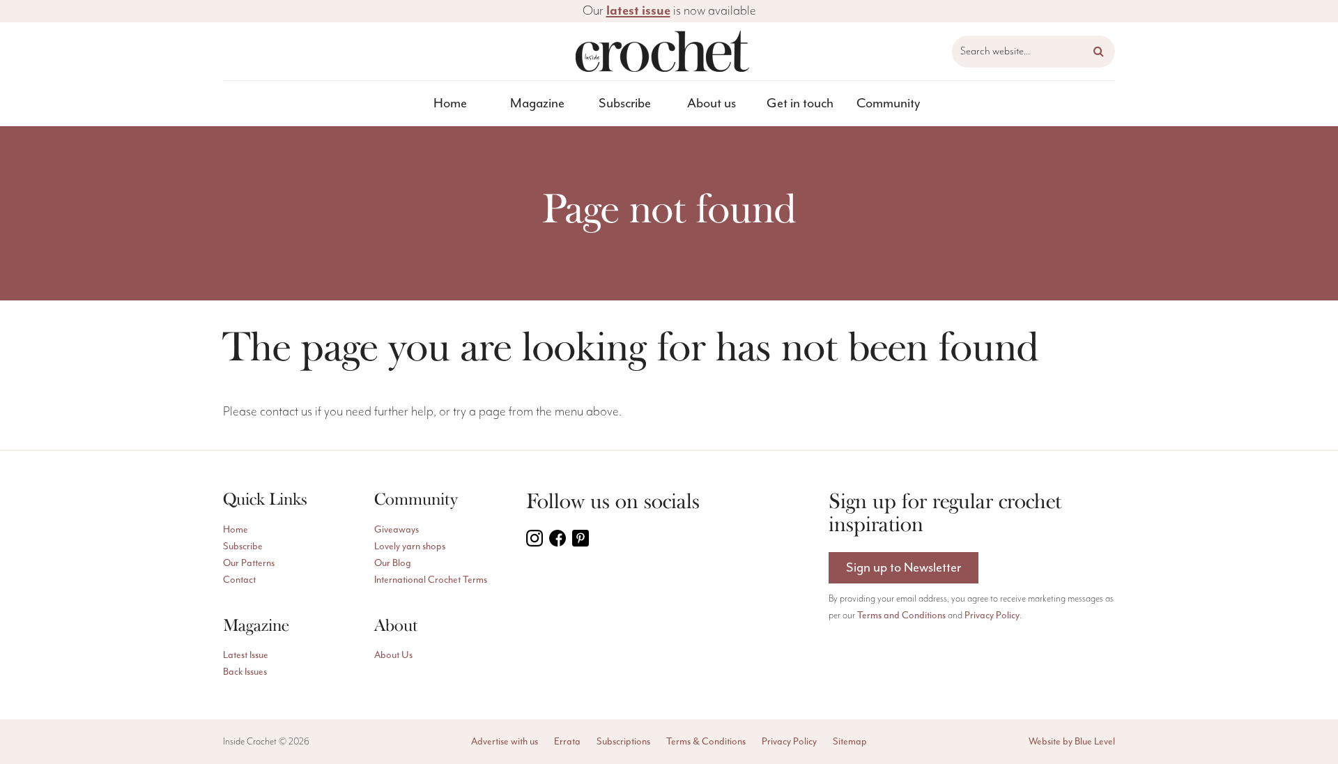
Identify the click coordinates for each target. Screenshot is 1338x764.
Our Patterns (249, 563)
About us (711, 104)
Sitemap (850, 741)
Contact (239, 580)
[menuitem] (450, 103)
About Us (393, 655)
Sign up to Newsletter (903, 568)
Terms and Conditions (901, 615)
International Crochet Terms (430, 580)
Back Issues (245, 672)
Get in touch (800, 104)
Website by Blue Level (1072, 741)
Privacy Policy (992, 615)
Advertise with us (504, 741)
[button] (1098, 51)
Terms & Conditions (706, 741)
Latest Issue (245, 655)
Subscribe (625, 104)
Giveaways (396, 529)
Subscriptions (623, 741)
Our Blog (392, 563)
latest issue (638, 11)
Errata (567, 741)
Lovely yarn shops (409, 546)
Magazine (537, 104)
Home (450, 104)
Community (888, 104)
